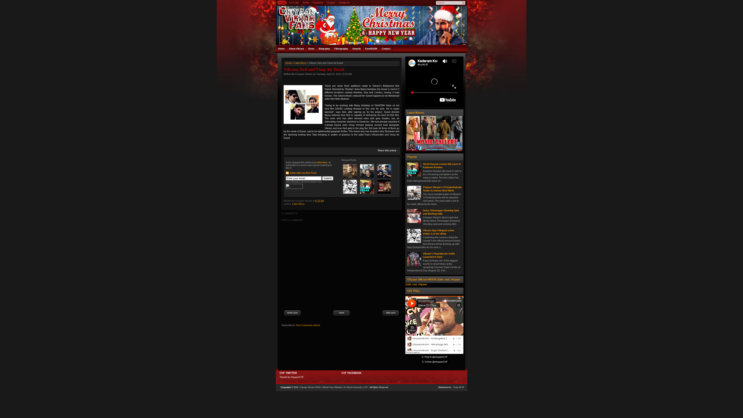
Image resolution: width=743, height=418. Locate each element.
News (311, 48)
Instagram (344, 2)
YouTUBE (294, 2)
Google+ (331, 2)
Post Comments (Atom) (308, 325)
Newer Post (292, 313)
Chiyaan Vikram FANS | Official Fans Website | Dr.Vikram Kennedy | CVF (333, 387)
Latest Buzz (300, 63)
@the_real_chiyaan (416, 284)
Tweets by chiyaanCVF (292, 377)
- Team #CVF (458, 387)
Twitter (305, 2)
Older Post (390, 313)
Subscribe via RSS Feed (303, 173)
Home (282, 2)
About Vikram (296, 48)
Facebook (318, 2)
